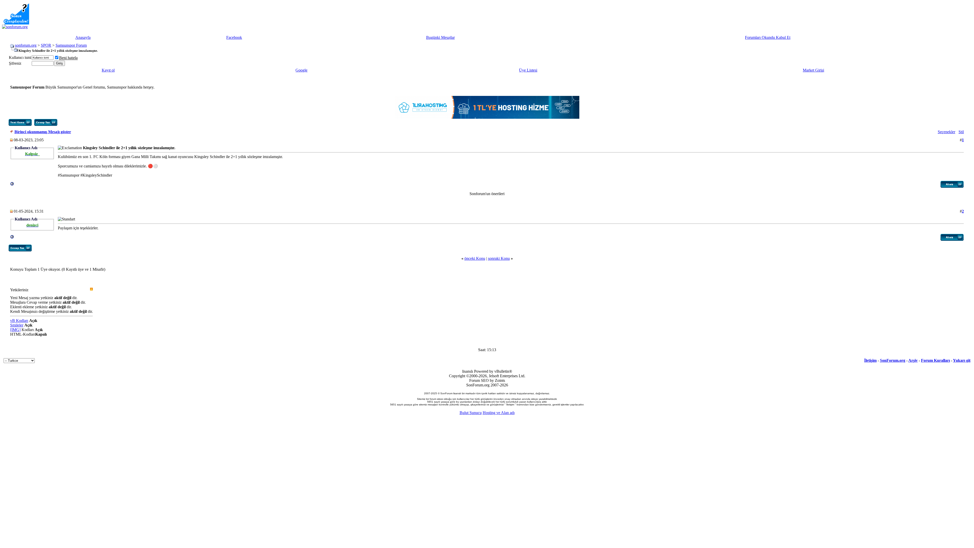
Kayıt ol (108, 70)
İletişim (870, 360)
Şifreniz (15, 63)
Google (301, 70)
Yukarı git (961, 360)
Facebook (234, 37)
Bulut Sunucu (471, 412)
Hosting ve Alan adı (499, 412)
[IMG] (15, 330)
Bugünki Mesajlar (440, 37)
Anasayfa (83, 37)
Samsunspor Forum (71, 45)
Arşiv (913, 360)
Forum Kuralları (935, 360)
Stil (961, 132)
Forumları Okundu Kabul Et (767, 37)
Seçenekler (946, 132)
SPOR (46, 45)
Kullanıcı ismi (20, 57)
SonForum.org (892, 360)
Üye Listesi (528, 70)
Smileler (16, 325)
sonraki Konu (499, 258)
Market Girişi (813, 70)
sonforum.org (26, 45)
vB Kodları (19, 320)
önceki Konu (474, 258)
